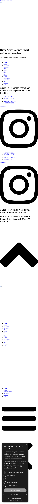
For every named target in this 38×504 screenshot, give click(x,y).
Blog (5, 72)
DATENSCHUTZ (9, 98)
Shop (5, 68)
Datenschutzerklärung (9, 468)
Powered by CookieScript (15, 500)
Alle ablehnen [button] (15, 494)
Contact (6, 70)
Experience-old (8, 391)
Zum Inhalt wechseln (6, 1)
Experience (7, 65)
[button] (19, 437)
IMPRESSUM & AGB (10, 97)
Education (6, 67)
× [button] (26, 445)
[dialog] (15, 472)
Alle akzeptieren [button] (15, 490)
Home (5, 62)
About (5, 64)
